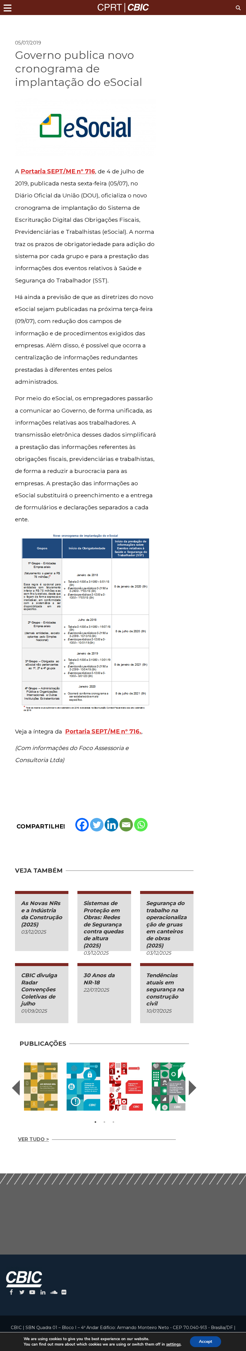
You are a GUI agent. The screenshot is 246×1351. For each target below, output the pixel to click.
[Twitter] (97, 824)
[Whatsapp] (141, 824)
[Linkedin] (111, 824)
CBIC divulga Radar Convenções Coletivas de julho (39, 989)
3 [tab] (113, 1122)
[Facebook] (82, 824)
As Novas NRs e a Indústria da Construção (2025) (41, 914)
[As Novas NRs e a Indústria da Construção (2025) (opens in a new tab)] (41, 1087)
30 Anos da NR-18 (99, 979)
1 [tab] (95, 1122)
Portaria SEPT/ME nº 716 (58, 171)
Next (192, 1087)
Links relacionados (36, 23)
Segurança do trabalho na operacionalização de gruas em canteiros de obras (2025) (166, 924)
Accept (205, 1341)
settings (173, 1344)
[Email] (126, 824)
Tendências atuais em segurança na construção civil (165, 989)
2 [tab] (104, 1122)
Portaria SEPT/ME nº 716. (103, 731)
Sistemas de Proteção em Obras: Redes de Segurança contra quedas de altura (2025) (103, 924)
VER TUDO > (33, 1139)
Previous (16, 1087)
